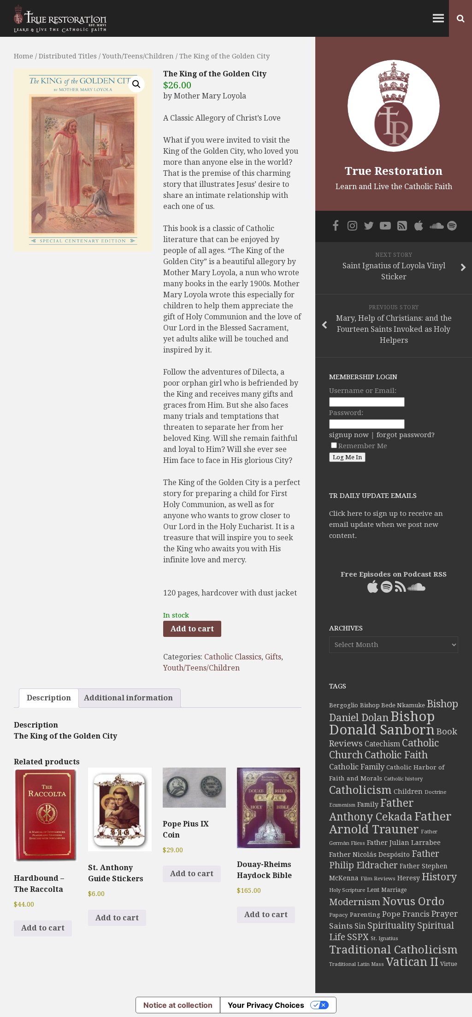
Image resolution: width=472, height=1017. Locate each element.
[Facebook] (335, 225)
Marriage (394, 890)
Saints (341, 925)
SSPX (358, 937)
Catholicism (360, 790)
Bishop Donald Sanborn (382, 723)
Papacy (338, 915)
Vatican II (412, 962)
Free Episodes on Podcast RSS (394, 574)
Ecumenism (342, 805)
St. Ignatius (384, 939)
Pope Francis (406, 914)
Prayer (444, 914)
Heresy (408, 878)
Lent (373, 889)
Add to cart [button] (43, 928)
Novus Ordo (413, 901)
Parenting (365, 914)
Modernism (354, 901)
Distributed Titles (68, 56)
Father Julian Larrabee (404, 842)
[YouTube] (385, 225)
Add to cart (192, 628)
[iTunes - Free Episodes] (418, 225)
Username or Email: (362, 391)
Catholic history (403, 779)
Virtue (448, 963)
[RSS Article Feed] (401, 225)
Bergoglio (343, 705)
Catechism (382, 744)
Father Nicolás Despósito (369, 854)
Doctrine (435, 792)
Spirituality (391, 925)
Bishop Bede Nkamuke (392, 705)
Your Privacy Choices (266, 1005)
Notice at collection (177, 1005)
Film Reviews (377, 878)
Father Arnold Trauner (390, 822)
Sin (360, 926)
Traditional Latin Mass (356, 964)
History (439, 877)
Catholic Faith (396, 755)
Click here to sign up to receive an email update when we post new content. (386, 524)
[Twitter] (368, 225)
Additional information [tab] (128, 697)
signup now (349, 435)
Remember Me (362, 446)
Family (367, 804)
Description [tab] (49, 697)
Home (23, 56)
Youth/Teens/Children (138, 56)
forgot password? (406, 435)
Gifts (273, 657)
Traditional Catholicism (393, 949)
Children (408, 791)
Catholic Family (356, 767)
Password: (346, 413)
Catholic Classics (232, 657)
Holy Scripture (347, 890)
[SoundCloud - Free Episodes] (435, 225)
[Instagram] (352, 225)
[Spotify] (451, 225)
